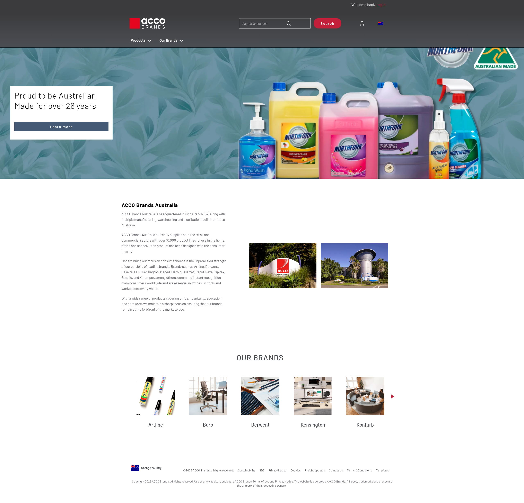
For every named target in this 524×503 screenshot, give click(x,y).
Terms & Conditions (359, 470)
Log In (381, 4)
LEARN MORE (61, 106)
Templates (382, 470)
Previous (257, 167)
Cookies (295, 470)
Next (269, 167)
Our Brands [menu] (168, 40)
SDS (261, 470)
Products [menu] (138, 40)
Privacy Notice (277, 470)
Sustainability (246, 470)
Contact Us (336, 470)
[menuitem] (362, 23)
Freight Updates (315, 470)
